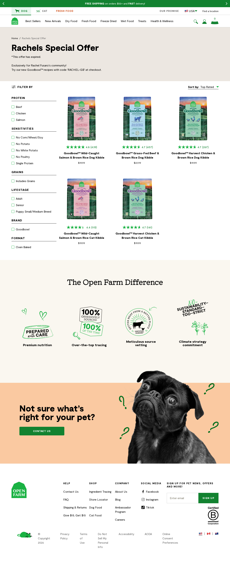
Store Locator (98, 499)
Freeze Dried (108, 21)
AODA (148, 534)
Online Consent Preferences (170, 538)
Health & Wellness (162, 21)
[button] (196, 22)
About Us (121, 491)
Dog (24, 11)
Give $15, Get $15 (74, 515)
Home (15, 38)
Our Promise (169, 11)
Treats (142, 21)
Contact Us (71, 491)
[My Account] (204, 22)
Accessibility (126, 534)
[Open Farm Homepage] (15, 21)
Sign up (208, 498)
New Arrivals (53, 21)
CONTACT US (42, 431)
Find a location (210, 11)
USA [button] (192, 11)
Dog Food (95, 507)
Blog (118, 499)
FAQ (66, 499)
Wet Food (127, 21)
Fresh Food (64, 11)
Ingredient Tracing (100, 491)
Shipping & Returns (75, 507)
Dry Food (71, 21)
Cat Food (95, 515)
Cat (44, 11)
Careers (120, 519)
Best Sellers (33, 21)
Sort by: (193, 87)
